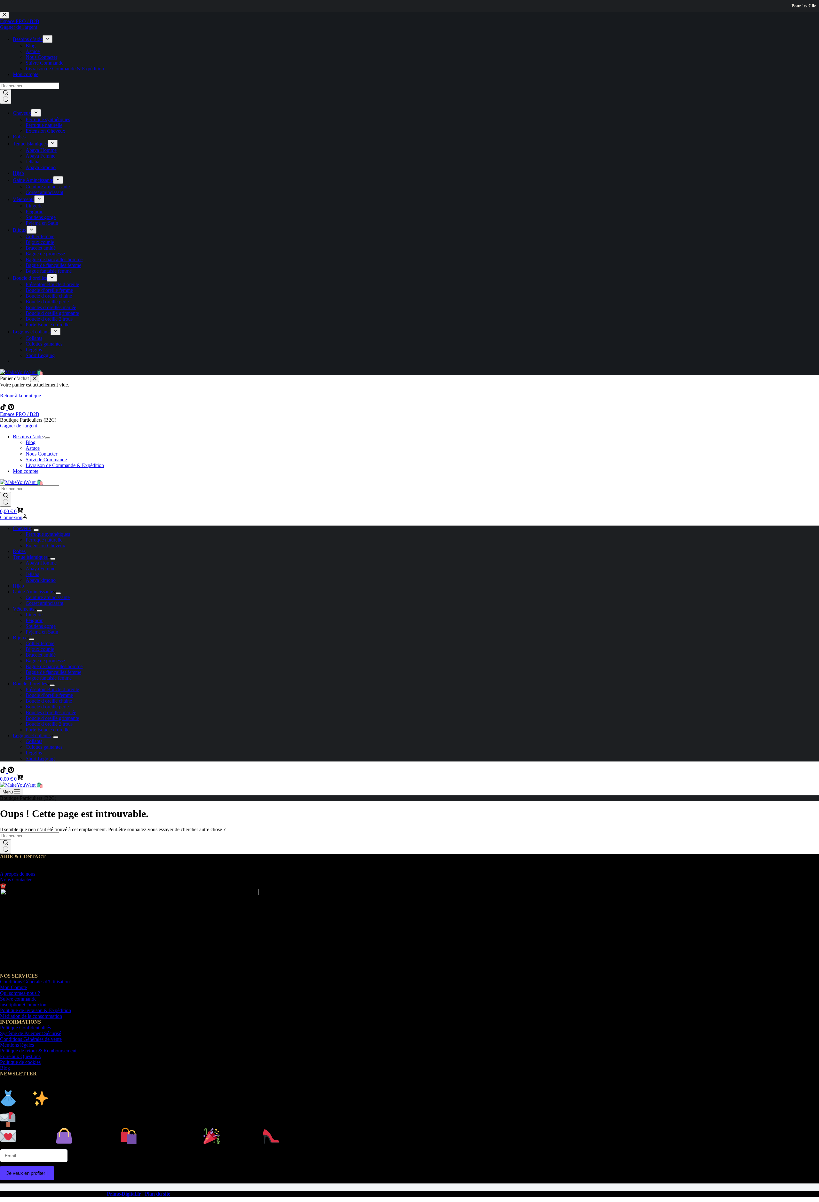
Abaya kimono (41, 580)
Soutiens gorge (41, 626)
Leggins (34, 752)
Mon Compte (13, 987)
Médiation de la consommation (31, 1016)
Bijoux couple (40, 649)
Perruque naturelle (44, 539)
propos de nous (17, 874)
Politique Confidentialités (25, 1027)
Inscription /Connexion (23, 1004)
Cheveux (22, 528)
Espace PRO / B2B (19, 414)
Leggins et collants (32, 735)
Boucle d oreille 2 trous (49, 724)
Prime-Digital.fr (124, 1194)
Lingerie (34, 614)
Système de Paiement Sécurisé (30, 1033)
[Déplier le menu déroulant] (47, 438)
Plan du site (157, 1194)
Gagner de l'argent (18, 425)
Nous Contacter (41, 454)
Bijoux (20, 637)
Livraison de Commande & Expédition (65, 465)
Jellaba (32, 574)
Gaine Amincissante (33, 591)
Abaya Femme (40, 568)
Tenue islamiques (30, 557)
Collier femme (40, 643)
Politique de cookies (20, 1062)
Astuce (33, 448)
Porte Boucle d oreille (47, 729)
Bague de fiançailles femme (53, 672)
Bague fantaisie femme (49, 678)
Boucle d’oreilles (30, 683)
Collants (34, 741)
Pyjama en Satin (42, 632)
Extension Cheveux (45, 545)
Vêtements (23, 609)
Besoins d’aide (28, 436)
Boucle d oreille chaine (49, 701)
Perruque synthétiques (48, 534)
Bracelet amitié (41, 655)
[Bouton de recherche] (5, 499)
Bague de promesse (45, 660)
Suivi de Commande (46, 459)
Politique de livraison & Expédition (35, 1010)
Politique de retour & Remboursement (38, 1050)
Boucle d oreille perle (47, 706)
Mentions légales (17, 1045)
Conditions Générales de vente (31, 1039)
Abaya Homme (41, 563)
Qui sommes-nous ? (20, 993)
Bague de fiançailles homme (54, 666)
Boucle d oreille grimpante (52, 718)
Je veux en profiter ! (27, 1173)
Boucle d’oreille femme (49, 695)
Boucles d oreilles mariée (51, 712)
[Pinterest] (11, 408)
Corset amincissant (44, 603)
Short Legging (40, 758)
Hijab (18, 586)
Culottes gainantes (44, 747)
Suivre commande (18, 999)
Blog (31, 442)
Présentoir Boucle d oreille (52, 689)
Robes (19, 551)
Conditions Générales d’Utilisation (35, 981)
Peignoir (34, 620)
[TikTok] (4, 408)
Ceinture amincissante (48, 597)
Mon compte (25, 471)
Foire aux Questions (20, 1056)
